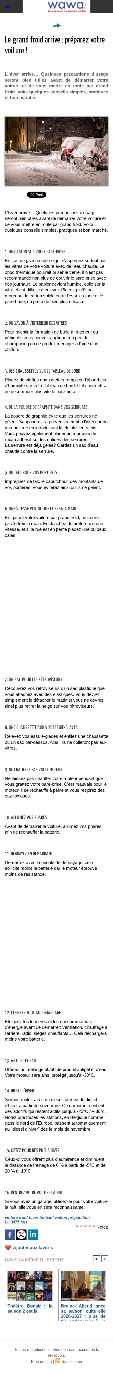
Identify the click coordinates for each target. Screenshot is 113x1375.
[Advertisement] (51, 614)
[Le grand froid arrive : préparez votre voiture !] (56, 119)
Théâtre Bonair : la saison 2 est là (30, 1308)
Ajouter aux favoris (33, 1247)
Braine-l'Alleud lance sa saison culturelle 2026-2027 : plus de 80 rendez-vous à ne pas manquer (83, 1310)
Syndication (71, 1361)
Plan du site (41, 1361)
